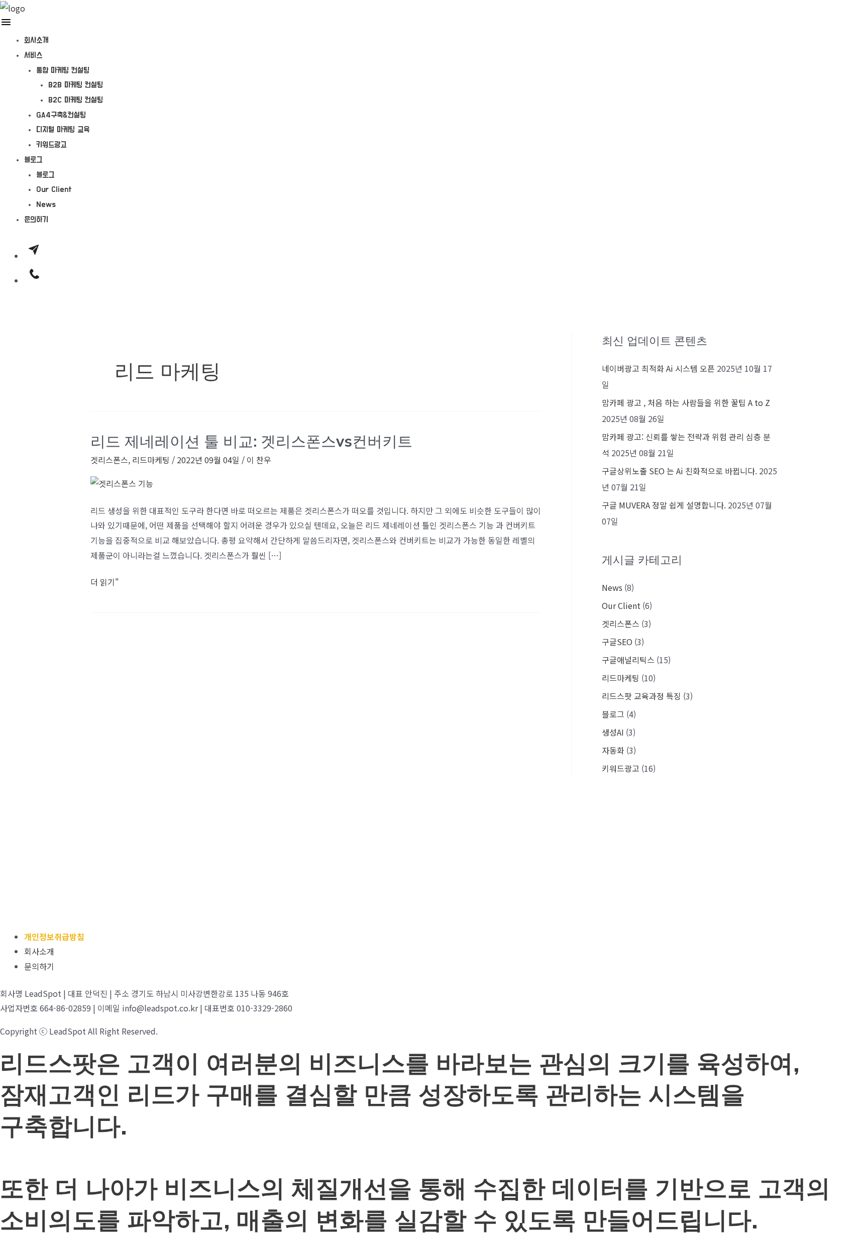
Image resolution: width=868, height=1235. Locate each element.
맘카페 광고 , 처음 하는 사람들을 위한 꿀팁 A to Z (686, 402)
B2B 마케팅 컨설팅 (75, 85)
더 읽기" (104, 581)
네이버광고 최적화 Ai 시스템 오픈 (658, 368)
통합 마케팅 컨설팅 (62, 70)
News (46, 204)
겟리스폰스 (109, 460)
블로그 (33, 160)
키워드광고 (51, 145)
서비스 (33, 55)
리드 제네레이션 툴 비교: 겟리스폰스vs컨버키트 (251, 441)
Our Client (54, 189)
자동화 (613, 750)
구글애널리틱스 (628, 660)
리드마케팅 (151, 460)
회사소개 (36, 40)
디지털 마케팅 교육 (62, 130)
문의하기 (36, 220)
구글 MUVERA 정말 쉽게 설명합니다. (664, 505)
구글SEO (617, 642)
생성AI (613, 732)
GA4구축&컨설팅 (61, 115)
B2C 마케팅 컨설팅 (75, 100)
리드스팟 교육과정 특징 (641, 696)
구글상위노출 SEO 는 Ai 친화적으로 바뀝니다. (679, 471)
